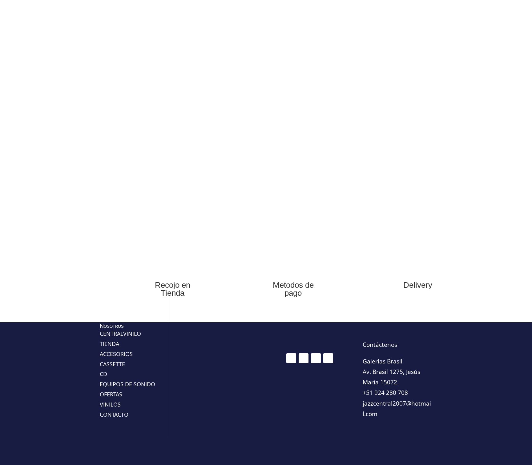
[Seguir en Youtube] (328, 358)
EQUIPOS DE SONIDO (254, 127)
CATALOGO (369, 127)
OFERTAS (135, 127)
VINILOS (178, 127)
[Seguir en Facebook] (291, 358)
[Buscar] (426, 38)
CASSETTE (210, 127)
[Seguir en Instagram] (303, 358)
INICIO (112, 127)
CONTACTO (340, 127)
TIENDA (109, 343)
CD (154, 127)
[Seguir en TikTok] (316, 358)
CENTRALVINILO (120, 333)
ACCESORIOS (302, 127)
